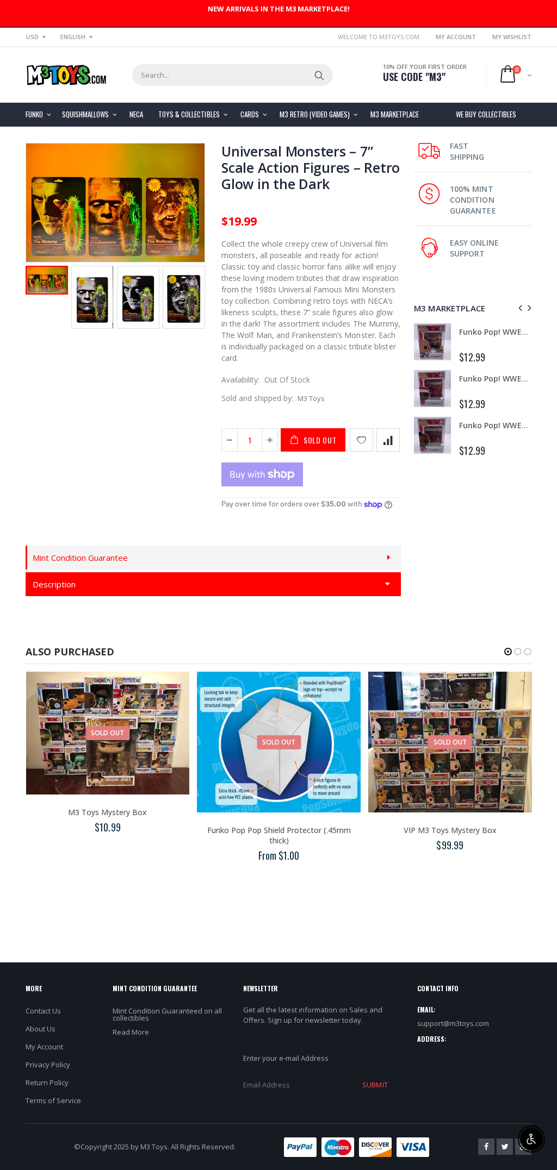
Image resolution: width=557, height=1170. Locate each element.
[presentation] (518, 308)
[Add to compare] (388, 440)
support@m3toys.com (453, 1023)
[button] (508, 651)
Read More (131, 1032)
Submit (374, 1085)
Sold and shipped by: (257, 398)
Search (319, 75)
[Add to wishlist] (361, 440)
